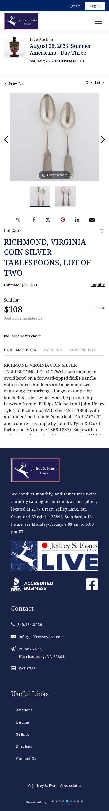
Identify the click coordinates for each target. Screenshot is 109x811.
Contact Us (26, 758)
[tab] (20, 351)
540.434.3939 (29, 624)
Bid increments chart (22, 336)
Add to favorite (102, 231)
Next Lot (93, 82)
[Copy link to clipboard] (18, 220)
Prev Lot (16, 83)
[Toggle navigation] (98, 21)
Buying (22, 722)
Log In (95, 5)
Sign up (74, 6)
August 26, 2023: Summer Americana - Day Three (61, 49)
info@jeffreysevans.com (41, 636)
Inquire (98, 284)
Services (24, 746)
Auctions (24, 710)
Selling (22, 734)
